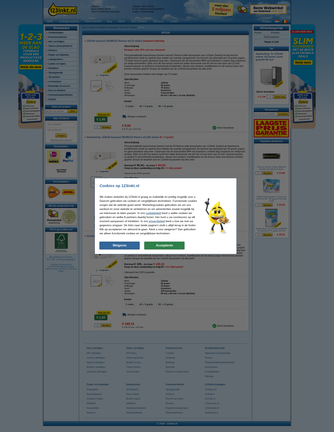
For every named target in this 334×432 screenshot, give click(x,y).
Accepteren (164, 245)
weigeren (120, 245)
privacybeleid (157, 221)
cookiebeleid (153, 213)
